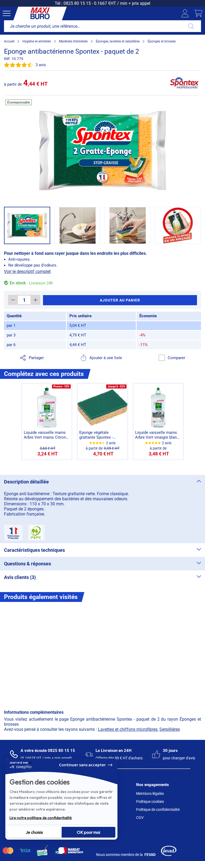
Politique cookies (150, 801)
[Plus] (35, 300)
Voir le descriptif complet (27, 271)
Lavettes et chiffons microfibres (127, 729)
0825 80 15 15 (77, 3)
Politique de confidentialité (158, 809)
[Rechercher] (191, 26)
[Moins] (13, 300)
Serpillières (169, 729)
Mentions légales (150, 793)
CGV (140, 817)
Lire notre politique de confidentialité (41, 817)
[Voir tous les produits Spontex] (184, 83)
